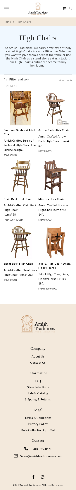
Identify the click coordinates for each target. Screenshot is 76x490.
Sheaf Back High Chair (19, 263)
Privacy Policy (38, 424)
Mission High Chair (51, 198)
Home (7, 21)
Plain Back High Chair (18, 198)
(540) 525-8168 (41, 449)
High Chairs (24, 21)
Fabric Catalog (38, 393)
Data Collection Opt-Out (38, 430)
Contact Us (38, 362)
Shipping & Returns (38, 399)
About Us (38, 356)
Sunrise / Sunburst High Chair (20, 132)
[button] (70, 8)
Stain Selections (38, 387)
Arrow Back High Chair (53, 130)
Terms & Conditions (38, 417)
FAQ (38, 381)
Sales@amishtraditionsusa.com (41, 456)
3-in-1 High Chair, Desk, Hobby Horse (54, 265)
